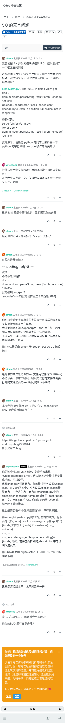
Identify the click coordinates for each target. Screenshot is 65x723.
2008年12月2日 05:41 (36, 165)
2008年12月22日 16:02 (32, 435)
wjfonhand (11, 165)
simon (9, 254)
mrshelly (10, 611)
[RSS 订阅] (4, 37)
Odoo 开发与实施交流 (15, 32)
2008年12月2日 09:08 (32, 207)
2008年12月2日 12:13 (30, 254)
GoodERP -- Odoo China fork (15, 190)
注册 (8, 696)
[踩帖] (60, 155)
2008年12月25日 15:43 (32, 581)
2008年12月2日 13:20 (31, 400)
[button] (4, 718)
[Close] (59, 651)
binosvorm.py (10, 88)
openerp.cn (31, 564)
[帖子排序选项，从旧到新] (7, 48)
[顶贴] (48, 155)
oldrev (9, 58)
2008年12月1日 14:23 (31, 58)
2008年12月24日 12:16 (46, 466)
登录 (17, 696)
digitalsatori (12, 466)
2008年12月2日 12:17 (30, 314)
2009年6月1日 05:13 (33, 611)
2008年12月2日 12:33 (31, 369)
